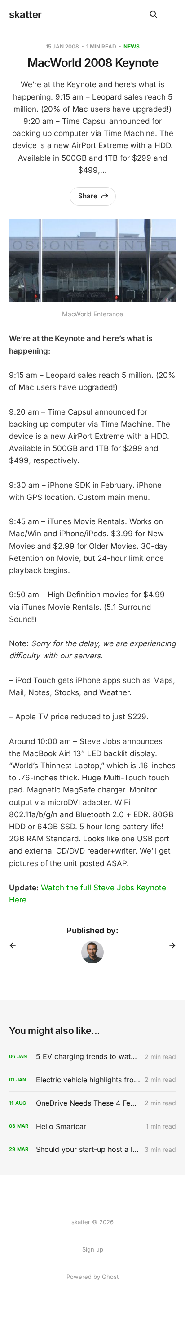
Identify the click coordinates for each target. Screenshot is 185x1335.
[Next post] (169, 945)
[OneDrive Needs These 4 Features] (92, 1103)
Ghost (110, 1276)
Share (87, 196)
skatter (25, 14)
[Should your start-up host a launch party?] (92, 1149)
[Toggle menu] (170, 14)
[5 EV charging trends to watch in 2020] (92, 1056)
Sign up (92, 1249)
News (131, 46)
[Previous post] (15, 945)
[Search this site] (153, 14)
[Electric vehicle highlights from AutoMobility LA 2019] (92, 1079)
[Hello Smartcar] (92, 1126)
